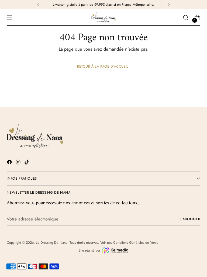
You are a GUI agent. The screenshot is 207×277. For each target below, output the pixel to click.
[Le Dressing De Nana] (103, 17)
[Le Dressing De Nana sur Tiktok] (27, 163)
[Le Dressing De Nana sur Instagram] (18, 163)
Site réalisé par (89, 250)
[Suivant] (169, 4)
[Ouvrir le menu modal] (9, 17)
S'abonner (190, 219)
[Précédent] (38, 4)
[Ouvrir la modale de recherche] (185, 17)
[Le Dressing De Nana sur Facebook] (10, 163)
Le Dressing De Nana (51, 242)
